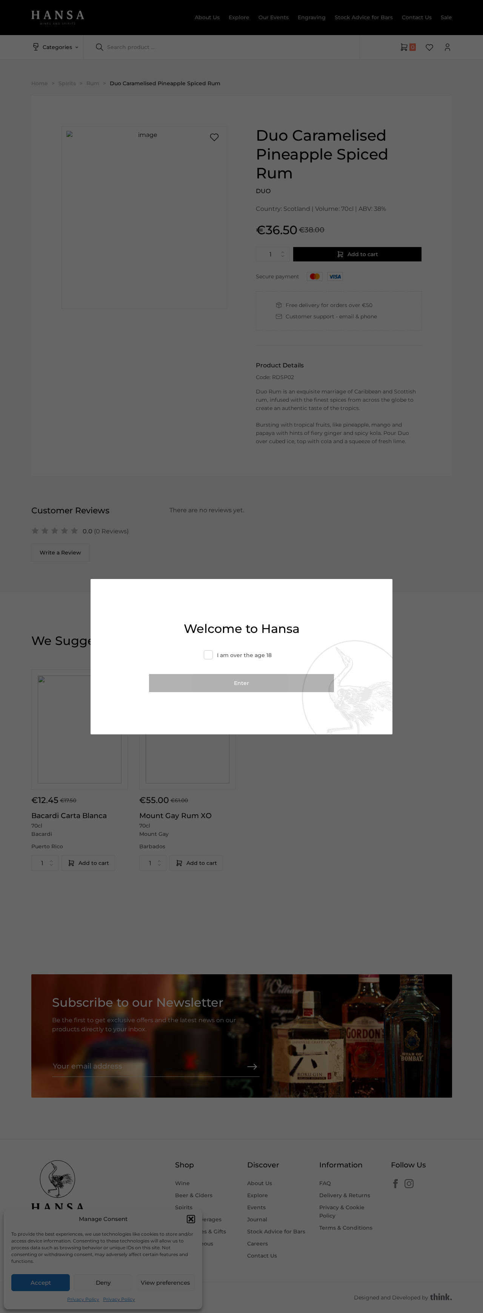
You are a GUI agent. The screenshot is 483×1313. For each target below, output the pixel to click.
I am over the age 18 (244, 655)
